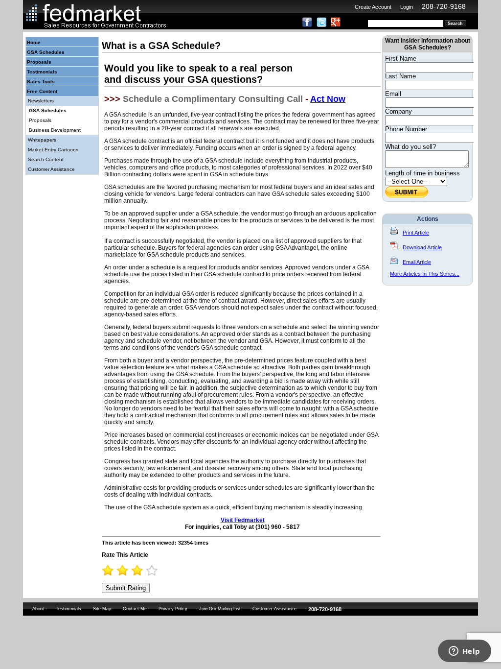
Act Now (327, 99)
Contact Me (135, 608)
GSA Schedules (46, 52)
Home (34, 42)
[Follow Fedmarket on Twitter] (321, 25)
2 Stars (126, 570)
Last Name (400, 76)
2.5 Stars (134, 570)
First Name (400, 58)
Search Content (46, 159)
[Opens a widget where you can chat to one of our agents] (464, 652)
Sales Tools (41, 81)
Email (393, 93)
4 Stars (156, 570)
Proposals (39, 62)
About (38, 608)
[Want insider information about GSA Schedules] (406, 195)
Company (398, 111)
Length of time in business (422, 173)
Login (406, 7)
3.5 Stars (149, 570)
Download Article (422, 247)
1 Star (112, 570)
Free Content (42, 91)
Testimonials (42, 71)
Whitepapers (42, 140)
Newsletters (41, 100)
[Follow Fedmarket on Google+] (336, 25)
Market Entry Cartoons (53, 149)
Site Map (102, 608)
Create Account (373, 7)
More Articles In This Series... (424, 274)
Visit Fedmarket (243, 520)
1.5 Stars (119, 570)
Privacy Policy (173, 608)
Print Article (416, 233)
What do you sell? (410, 146)
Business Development (55, 130)
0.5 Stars (105, 570)
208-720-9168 (444, 6)
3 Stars (141, 570)
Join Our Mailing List (220, 608)
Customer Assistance (51, 169)
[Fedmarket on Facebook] (307, 25)
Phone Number (406, 129)
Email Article (417, 262)
